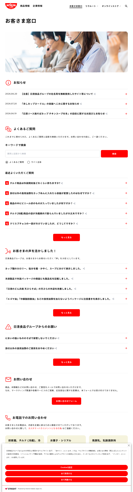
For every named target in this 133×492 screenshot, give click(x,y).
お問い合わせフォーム (66, 401)
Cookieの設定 (66, 467)
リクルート (90, 6)
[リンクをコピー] (95, 94)
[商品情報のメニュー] (30, 6)
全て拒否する (66, 473)
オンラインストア (110, 6)
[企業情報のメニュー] (43, 6)
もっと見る (66, 237)
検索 (114, 154)
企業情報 (37, 6)
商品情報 (25, 6)
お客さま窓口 (75, 6)
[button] (66, 94)
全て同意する (66, 480)
